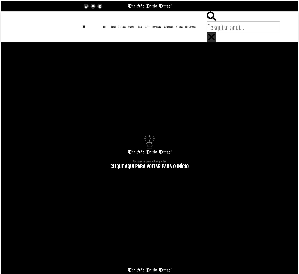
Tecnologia (156, 26)
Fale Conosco (190, 26)
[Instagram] (86, 6)
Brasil (113, 26)
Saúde (147, 26)
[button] (211, 16)
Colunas (179, 26)
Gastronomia (169, 26)
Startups (131, 26)
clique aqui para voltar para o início (149, 166)
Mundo (105, 26)
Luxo (140, 26)
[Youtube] (93, 6)
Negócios (122, 26)
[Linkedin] (99, 6)
